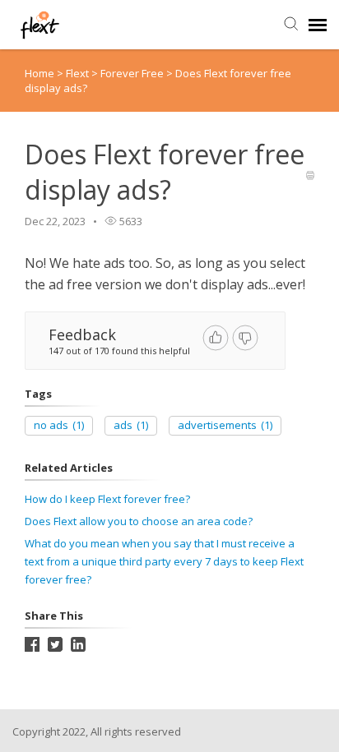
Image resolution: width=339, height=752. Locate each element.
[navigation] (318, 25)
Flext (78, 73)
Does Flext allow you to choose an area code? (139, 521)
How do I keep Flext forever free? (107, 498)
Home (39, 73)
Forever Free (133, 73)
